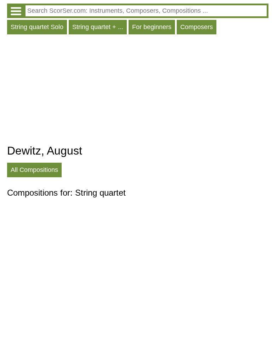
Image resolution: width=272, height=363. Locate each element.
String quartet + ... (97, 26)
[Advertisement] (137, 91)
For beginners (151, 26)
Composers (196, 26)
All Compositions (34, 169)
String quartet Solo (37, 26)
